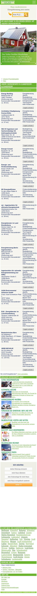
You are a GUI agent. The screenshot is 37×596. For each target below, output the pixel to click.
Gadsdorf (21, 532)
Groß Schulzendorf (24, 541)
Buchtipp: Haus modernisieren (12, 430)
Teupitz (22, 543)
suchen (26, 15)
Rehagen (22, 530)
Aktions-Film (7, 567)
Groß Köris (29, 548)
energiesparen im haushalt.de (10, 2)
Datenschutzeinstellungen (10, 587)
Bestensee (21, 552)
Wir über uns (5, 577)
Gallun (4, 543)
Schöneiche (5, 537)
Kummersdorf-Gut (23, 535)
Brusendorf (5, 552)
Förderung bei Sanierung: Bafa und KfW (16, 411)
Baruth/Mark (13, 543)
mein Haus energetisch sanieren (19, 480)
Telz (21, 539)
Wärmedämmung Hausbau (11, 399)
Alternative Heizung (8, 389)
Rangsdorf (30, 543)
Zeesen (27, 557)
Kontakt (3, 579)
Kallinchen (14, 539)
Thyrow (4, 548)
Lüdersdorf (15, 537)
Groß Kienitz (18, 557)
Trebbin (12, 548)
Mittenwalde (6, 550)
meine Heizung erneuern (18, 469)
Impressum (5, 583)
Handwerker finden (8, 452)
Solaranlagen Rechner (10, 443)
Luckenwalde (17, 559)
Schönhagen (6, 559)
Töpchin (27, 539)
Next (27, 45)
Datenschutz (5, 585)
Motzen (13, 541)
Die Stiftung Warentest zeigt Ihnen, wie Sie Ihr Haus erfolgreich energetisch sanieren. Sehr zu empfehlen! (24, 433)
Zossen (29, 532)
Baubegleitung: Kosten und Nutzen (14, 420)
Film (4, 81)
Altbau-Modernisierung (10, 380)
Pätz (13, 550)
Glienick (24, 537)
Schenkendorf (22, 550)
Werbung (4, 581)
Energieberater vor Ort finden (12, 572)
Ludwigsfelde (6, 555)
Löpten (14, 552)
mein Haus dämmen (18, 473)
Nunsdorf (5, 539)
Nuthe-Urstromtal (25, 546)
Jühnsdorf (13, 546)
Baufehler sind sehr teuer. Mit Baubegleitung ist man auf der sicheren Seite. (23, 424)
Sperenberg (5, 532)
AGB (2, 589)
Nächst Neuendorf (8, 535)
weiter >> (19, 484)
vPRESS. (33, 592)
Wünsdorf (31, 530)
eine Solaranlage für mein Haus (18, 477)
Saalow (14, 532)
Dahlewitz (20, 548)
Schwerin (5, 546)
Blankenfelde (18, 555)
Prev (10, 45)
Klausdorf (14, 530)
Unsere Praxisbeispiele (11, 79)
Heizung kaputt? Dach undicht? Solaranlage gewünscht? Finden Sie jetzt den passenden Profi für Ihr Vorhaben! (24, 456)
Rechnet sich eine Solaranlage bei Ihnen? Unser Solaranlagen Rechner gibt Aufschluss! (24, 446)
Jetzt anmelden (22, 374)
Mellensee (5, 530)
